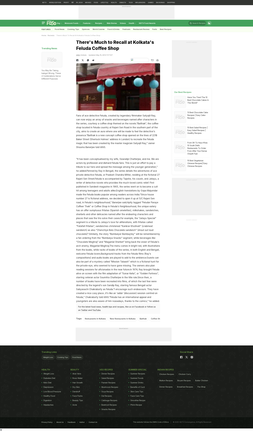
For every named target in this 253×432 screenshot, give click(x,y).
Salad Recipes (107, 378)
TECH (131, 2)
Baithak (143, 319)
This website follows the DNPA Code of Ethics (151, 422)
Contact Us (93, 422)
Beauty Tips (77, 400)
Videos (123, 23)
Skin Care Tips (136, 391)
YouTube (96, 310)
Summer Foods (136, 378)
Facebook (139, 306)
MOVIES (88, 2)
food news (96, 306)
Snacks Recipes (108, 409)
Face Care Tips (137, 396)
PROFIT (66, 2)
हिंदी (73, 2)
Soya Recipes (107, 391)
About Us (60, 422)
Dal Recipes (106, 396)
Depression (48, 387)
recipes (120, 306)
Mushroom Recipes (109, 387)
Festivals (126, 29)
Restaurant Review (141, 29)
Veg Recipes (106, 369)
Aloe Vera (76, 374)
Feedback (72, 422)
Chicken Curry (185, 374)
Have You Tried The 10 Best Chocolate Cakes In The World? (198, 100)
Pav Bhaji (201, 387)
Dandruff (76, 391)
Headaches (48, 405)
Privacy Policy (47, 422)
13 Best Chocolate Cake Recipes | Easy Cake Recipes (197, 115)
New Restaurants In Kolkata (122, 319)
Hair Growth (77, 382)
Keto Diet (47, 382)
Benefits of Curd (137, 387)
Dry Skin (76, 387)
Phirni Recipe (136, 405)
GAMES (151, 2)
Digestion (47, 400)
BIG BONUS (160, 2)
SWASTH (122, 2)
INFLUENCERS (140, 2)
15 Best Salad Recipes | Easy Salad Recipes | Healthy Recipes (197, 130)
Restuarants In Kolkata (95, 319)
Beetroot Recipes (109, 405)
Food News (60, 29)
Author (82, 422)
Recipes (99, 23)
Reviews (51, 35)
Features (87, 23)
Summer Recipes (137, 374)
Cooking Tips (62, 357)
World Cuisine (99, 29)
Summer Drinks (136, 382)
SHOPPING (171, 2)
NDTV (44, 2)
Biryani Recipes (184, 380)
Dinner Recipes (108, 374)
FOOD (96, 2)
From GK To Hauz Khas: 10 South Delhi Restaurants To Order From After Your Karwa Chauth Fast (197, 148)
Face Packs (77, 396)
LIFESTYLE (104, 2)
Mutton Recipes (166, 380)
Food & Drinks (114, 29)
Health (132, 23)
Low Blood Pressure (52, 391)
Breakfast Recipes (185, 387)
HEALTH (114, 2)
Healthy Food (49, 396)
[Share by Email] (152, 60)
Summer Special (137, 369)
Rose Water (77, 378)
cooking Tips (73, 29)
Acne (74, 405)
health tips (107, 306)
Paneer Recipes (108, 382)
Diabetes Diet (49, 378)
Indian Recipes (165, 369)
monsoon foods (72, 23)
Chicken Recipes (166, 374)
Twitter (84, 310)
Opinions (86, 29)
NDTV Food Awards (147, 23)
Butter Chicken (201, 380)
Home (44, 35)
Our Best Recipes (182, 92)
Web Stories (112, 23)
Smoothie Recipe (137, 400)
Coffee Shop (156, 319)
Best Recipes (165, 29)
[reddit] (93, 60)
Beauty (74, 369)
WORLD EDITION (55, 2)
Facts (154, 29)
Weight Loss (48, 357)
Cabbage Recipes (109, 400)
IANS (78, 55)
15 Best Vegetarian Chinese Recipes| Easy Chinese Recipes (197, 163)
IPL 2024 (79, 2)
